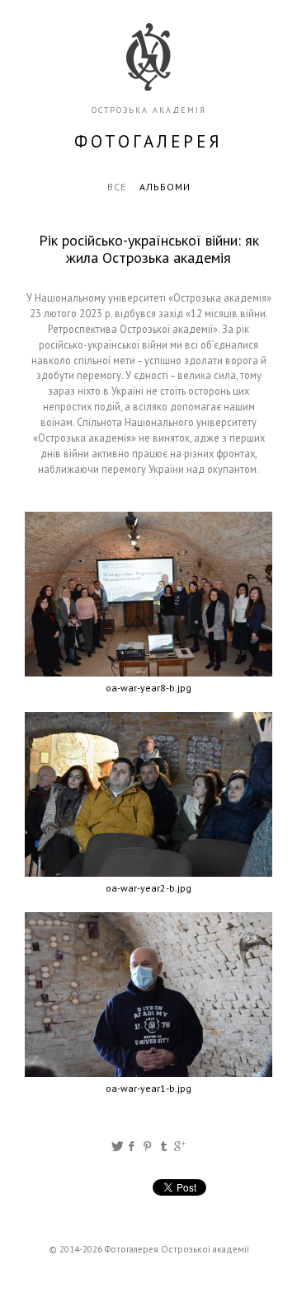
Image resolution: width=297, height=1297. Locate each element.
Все (116, 186)
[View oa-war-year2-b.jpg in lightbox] (148, 794)
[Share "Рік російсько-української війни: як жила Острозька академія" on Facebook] (132, 1146)
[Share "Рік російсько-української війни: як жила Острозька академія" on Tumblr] (164, 1146)
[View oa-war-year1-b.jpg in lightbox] (148, 994)
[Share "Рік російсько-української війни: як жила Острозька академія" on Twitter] (117, 1146)
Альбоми (165, 186)
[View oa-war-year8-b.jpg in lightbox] (148, 594)
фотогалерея (148, 141)
